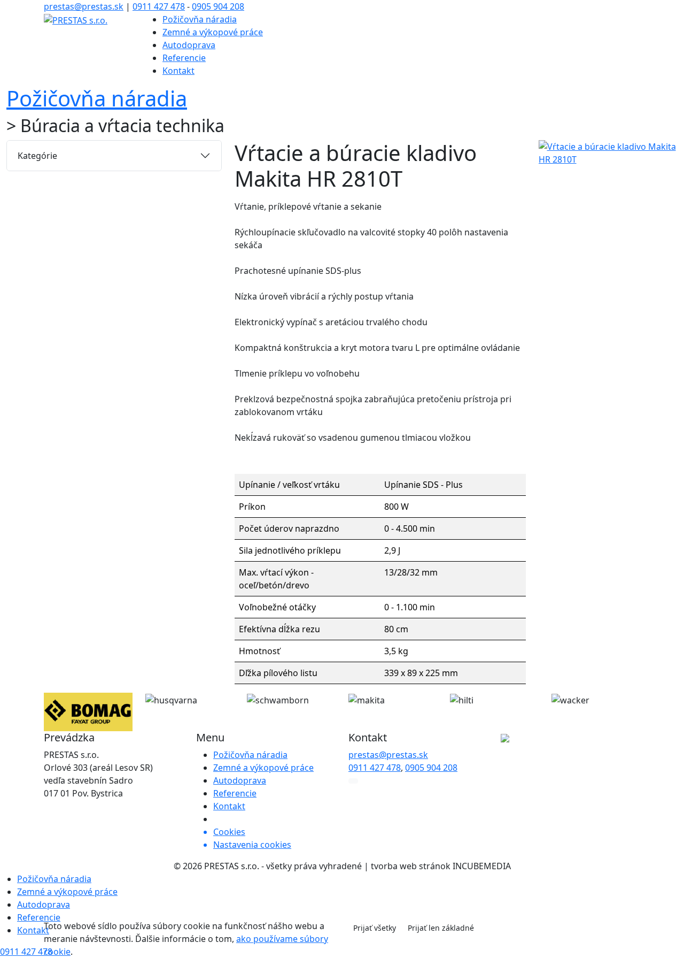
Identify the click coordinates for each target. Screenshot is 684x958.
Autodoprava (188, 45)
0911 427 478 (159, 6)
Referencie (184, 58)
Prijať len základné (441, 928)
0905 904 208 (218, 6)
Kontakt (178, 70)
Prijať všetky (374, 928)
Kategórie (37, 156)
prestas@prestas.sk (83, 6)
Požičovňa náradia (199, 19)
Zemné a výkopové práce (212, 32)
